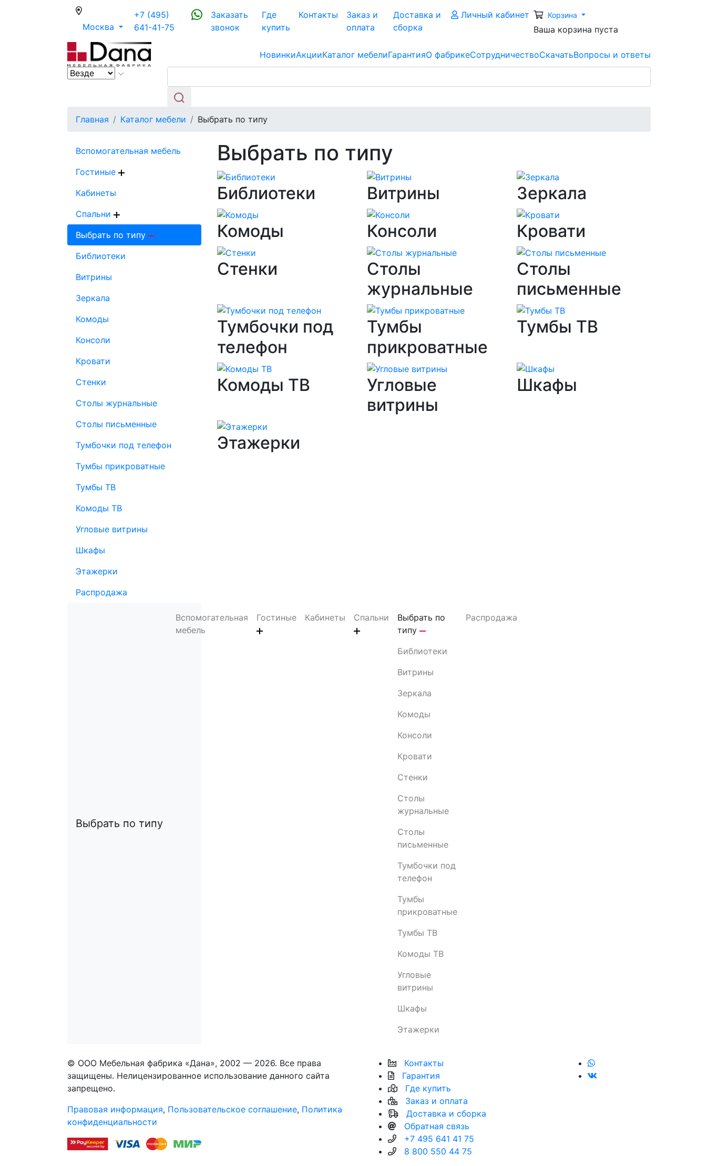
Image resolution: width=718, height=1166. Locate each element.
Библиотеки (101, 256)
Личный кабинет (493, 14)
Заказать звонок (229, 21)
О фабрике (448, 54)
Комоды (92, 319)
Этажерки (97, 571)
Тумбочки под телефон (123, 445)
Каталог (355, 54)
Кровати (93, 361)
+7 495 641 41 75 (439, 1138)
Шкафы (90, 550)
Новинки (278, 54)
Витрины (94, 277)
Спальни (95, 214)
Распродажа (101, 592)
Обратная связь (436, 1126)
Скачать (556, 54)
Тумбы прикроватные (120, 466)
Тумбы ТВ (96, 487)
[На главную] (109, 53)
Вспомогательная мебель (128, 151)
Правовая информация (115, 1109)
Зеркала (93, 298)
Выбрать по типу (112, 235)
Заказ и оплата (362, 21)
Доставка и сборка (417, 21)
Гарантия (407, 54)
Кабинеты (96, 193)
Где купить (276, 21)
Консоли (93, 340)
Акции (309, 54)
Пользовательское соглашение (232, 1109)
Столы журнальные (116, 403)
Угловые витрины (112, 529)
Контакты (318, 14)
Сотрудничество (504, 54)
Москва (106, 26)
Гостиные (97, 172)
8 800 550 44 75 (438, 1151)
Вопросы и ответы (612, 54)
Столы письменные (116, 424)
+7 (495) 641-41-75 (154, 21)
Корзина (563, 15)
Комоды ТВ (99, 508)
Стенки (91, 382)
